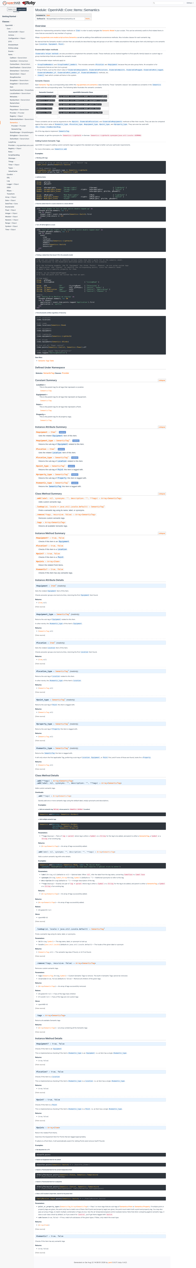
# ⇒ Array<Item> (48, 561)
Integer (8, 213)
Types (10, 168)
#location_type (76, 124)
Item (11, 87)
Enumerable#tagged (134, 70)
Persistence (14, 106)
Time (7, 230)
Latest (22, 9)
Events (10, 51)
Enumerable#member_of (47, 73)
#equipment (112, 64)
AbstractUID (13, 32)
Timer (10, 165)
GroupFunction (15, 77)
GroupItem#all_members (67, 64)
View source (40, 607)
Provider (13, 113)
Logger (9, 184)
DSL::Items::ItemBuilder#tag (48, 127)
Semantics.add (61, 149)
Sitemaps (11, 158)
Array (7, 197)
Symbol (8, 226)
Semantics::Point (126, 1207)
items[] (41, 75)
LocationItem (15, 93)
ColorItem (13, 61)
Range (7, 223)
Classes (5, 22)
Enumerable (9, 207)
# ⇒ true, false (50, 538)
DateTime (8, 204)
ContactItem (14, 64)
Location (43, 44)
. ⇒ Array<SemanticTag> (50, 522)
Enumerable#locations (98, 70)
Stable (12, 9)
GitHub (190, 3)
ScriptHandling (13, 155)
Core (8, 29)
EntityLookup (13, 48)
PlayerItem (14, 110)
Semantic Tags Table (46, 361)
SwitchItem (14, 139)
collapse (162, 380)
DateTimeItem (15, 67)
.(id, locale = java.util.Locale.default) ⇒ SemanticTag (70, 507)
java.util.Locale (52, 944)
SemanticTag (16, 129)
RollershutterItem (16, 119)
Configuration (13, 38)
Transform (10, 194)
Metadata (13, 97)
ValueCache (12, 171)
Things (10, 161)
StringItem (14, 135)
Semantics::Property (142, 1207)
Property (62, 478)
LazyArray (12, 142)
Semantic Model (108, 31)
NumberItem (14, 100)
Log (8, 181)
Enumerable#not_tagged (153, 70)
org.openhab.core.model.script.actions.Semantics (58, 37)
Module (8, 217)
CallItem (13, 58)
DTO (10, 42)
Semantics (14, 123)
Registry (13, 116)
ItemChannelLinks (16, 90)
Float (7, 210)
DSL (8, 178)
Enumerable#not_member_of (69, 73)
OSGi (9, 187)
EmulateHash (13, 45)
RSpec (9, 191)
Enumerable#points (117, 70)
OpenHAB (9, 25)
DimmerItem (14, 71)
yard (110, 1262)
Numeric (8, 220)
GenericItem (14, 74)
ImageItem (14, 84)
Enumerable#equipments (78, 70)
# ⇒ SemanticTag (53, 441)
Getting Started (9, 16)
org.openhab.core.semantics (87, 85)
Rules (10, 152)
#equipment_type (91, 124)
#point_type (104, 124)
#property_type (120, 124)
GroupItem (14, 80)
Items (10, 54)
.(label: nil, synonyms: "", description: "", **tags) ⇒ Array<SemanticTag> (78, 498)
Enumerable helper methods (47, 54)
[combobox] (168, 3)
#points (75, 121)
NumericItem (14, 103)
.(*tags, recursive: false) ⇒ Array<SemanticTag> (66, 515)
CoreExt (10, 174)
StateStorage (15, 132)
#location (100, 64)
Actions (11, 35)
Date (7, 200)
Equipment (53, 44)
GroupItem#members (45, 64)
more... (88, 19)
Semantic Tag (44, 85)
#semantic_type (61, 124)
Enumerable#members (89, 73)
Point (61, 44)
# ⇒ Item (46, 432)
